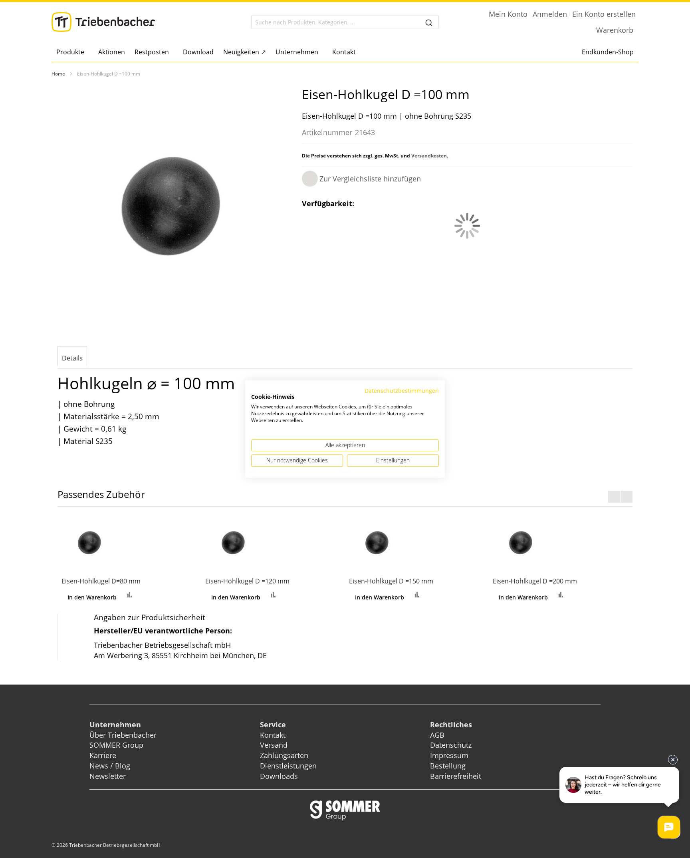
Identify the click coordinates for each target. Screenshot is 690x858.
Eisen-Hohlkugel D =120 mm (247, 581)
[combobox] (345, 22)
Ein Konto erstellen (604, 14)
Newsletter (107, 776)
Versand (274, 745)
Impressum (449, 755)
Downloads (279, 776)
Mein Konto (508, 14)
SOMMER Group (116, 745)
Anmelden (550, 14)
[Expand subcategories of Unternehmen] (320, 53)
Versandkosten (429, 155)
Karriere (102, 755)
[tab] (72, 357)
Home (58, 73)
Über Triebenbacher (123, 735)
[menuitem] (72, 52)
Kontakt (273, 735)
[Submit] (429, 22)
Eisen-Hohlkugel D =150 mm (391, 581)
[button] (361, 179)
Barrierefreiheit (456, 776)
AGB (437, 735)
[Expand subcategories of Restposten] (171, 53)
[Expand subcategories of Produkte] (86, 53)
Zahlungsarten (284, 755)
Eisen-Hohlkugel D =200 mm (535, 581)
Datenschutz (451, 745)
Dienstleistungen (288, 765)
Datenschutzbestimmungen (402, 390)
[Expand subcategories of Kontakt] (358, 53)
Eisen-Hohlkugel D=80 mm (101, 581)
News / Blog (109, 765)
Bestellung (448, 765)
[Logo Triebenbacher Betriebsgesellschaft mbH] (103, 22)
